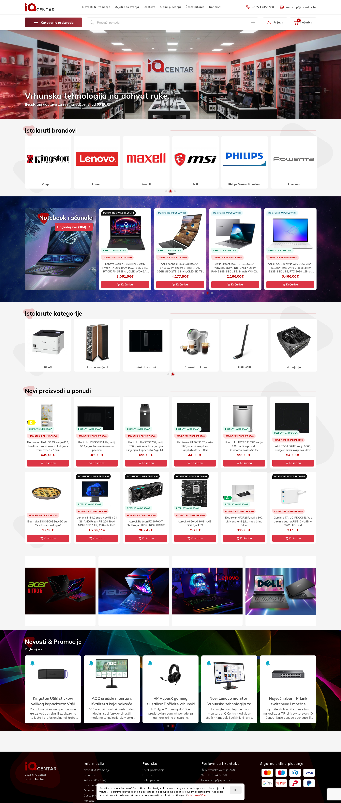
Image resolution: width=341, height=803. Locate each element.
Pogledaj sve (34, 649)
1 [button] (166, 191)
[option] (170, 74)
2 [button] (170, 191)
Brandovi (89, 775)
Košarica (126, 284)
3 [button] (175, 191)
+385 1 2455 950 (263, 7)
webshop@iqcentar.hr (301, 7)
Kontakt (215, 7)
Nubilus (39, 779)
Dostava (150, 7)
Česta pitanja (194, 7)
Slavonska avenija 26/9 (219, 770)
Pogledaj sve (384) (72, 227)
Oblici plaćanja (170, 7)
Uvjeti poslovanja (127, 7)
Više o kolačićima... (198, 795)
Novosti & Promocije (96, 7)
